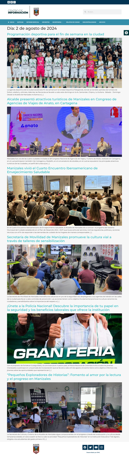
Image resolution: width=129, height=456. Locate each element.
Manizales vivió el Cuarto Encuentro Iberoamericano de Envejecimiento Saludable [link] (52, 170)
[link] (126, 32)
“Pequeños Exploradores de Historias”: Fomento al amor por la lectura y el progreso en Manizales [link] (64, 377)
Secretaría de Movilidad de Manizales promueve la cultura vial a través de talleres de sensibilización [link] (59, 239)
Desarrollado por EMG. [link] (93, 452)
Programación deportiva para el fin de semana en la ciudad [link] (55, 34)
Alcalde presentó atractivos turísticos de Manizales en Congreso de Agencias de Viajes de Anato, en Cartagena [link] (62, 101)
